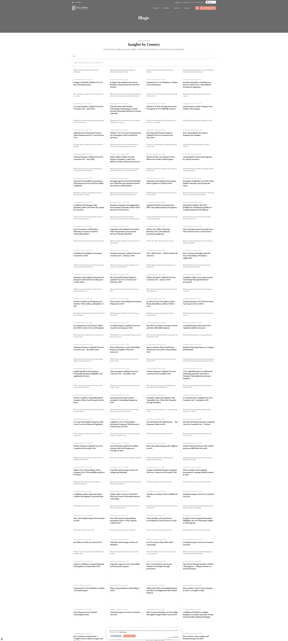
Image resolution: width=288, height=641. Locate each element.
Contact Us (186, 2)
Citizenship (155, 8)
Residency (166, 8)
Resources (176, 8)
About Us (178, 2)
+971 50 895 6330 (208, 8)
